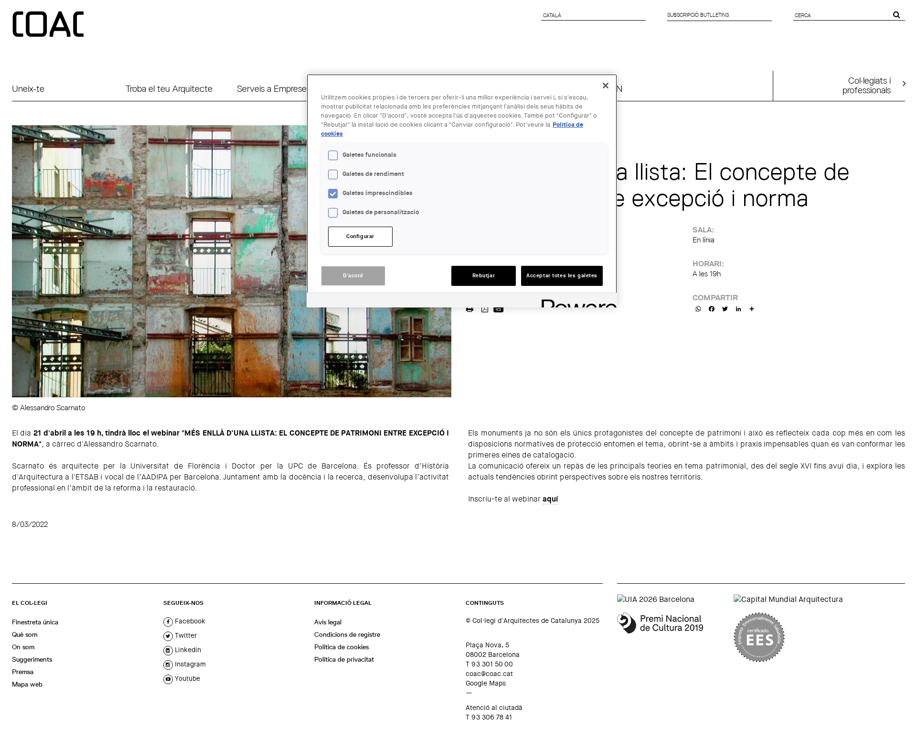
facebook (189, 621)
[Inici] (49, 25)
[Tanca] (605, 85)
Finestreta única (35, 622)
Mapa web (27, 684)
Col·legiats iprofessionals (866, 85)
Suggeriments (32, 659)
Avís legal (327, 622)
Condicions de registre (347, 634)
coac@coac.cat (489, 673)
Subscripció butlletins (698, 15)
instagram (189, 664)
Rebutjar (483, 275)
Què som (24, 634)
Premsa (22, 671)
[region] (462, 190)
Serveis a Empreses (273, 88)
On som (23, 647)
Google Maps (486, 683)
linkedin (187, 649)
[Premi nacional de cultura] (671, 637)
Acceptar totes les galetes (561, 275)
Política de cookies (341, 647)
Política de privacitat (344, 659)
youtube (186, 678)
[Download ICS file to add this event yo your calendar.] (498, 307)
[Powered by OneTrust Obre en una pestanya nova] (576, 301)
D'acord (353, 275)
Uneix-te (28, 88)
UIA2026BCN (596, 88)
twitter (185, 635)
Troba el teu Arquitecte (169, 88)
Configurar (360, 236)
